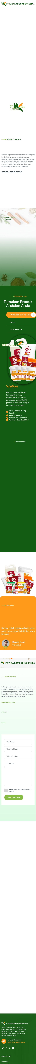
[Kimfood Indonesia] (17, 4)
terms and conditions (20, 789)
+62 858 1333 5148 (16, 1042)
